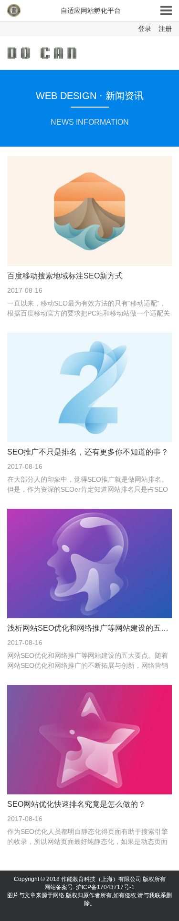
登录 (144, 28)
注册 (165, 28)
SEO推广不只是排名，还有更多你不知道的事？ (87, 452)
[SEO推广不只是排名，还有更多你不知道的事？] (89, 386)
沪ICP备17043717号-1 (105, 887)
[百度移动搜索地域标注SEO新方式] (89, 210)
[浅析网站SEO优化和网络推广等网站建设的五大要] (89, 563)
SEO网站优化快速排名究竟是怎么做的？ (76, 804)
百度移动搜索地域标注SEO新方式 (65, 276)
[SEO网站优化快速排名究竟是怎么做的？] (89, 739)
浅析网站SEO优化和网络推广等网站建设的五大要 (89, 628)
